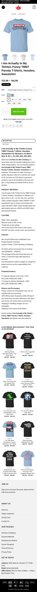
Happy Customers (7, 513)
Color (3, 95)
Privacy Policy (6, 552)
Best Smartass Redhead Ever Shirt (27, 441)
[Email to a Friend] (14, 126)
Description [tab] (7, 140)
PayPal (11, 239)
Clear (34, 87)
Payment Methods (7, 537)
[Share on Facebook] (6, 126)
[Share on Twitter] (10, 126)
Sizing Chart (5, 517)
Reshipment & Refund (9, 540)
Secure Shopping (7, 544)
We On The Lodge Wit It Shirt (27, 352)
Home (13, 14)
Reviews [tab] (6, 144)
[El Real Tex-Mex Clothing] (18, 7)
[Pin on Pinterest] (17, 126)
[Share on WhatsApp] (3, 126)
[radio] (8, 95)
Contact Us (5, 521)
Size (2, 101)
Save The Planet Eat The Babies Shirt (9, 382)
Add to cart (18, 111)
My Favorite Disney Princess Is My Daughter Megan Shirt (27, 471)
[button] (3, 7)
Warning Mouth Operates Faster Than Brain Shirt (9, 353)
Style (3, 90)
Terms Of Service (7, 548)
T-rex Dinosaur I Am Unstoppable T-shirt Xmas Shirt (9, 412)
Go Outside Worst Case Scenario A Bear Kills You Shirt (27, 383)
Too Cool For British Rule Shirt (27, 411)
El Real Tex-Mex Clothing (21, 589)
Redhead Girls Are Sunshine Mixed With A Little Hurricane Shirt (9, 471)
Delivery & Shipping (8, 533)
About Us (4, 510)
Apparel (22, 14)
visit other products (24, 318)
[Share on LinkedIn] (21, 126)
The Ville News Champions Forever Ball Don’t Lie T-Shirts (9, 442)
